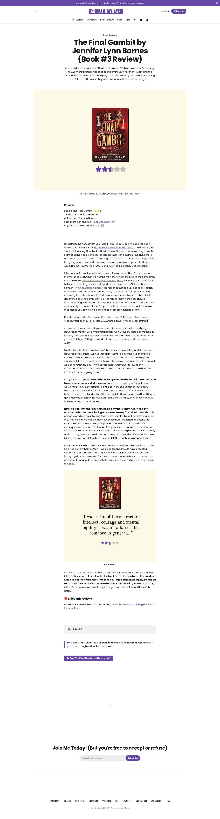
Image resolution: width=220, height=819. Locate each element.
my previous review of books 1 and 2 (114, 247)
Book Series (141, 800)
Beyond (67, 800)
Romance (93, 800)
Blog (128, 19)
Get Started (78, 19)
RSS (168, 800)
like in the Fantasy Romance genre (102, 280)
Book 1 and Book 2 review (100, 221)
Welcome (54, 800)
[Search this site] (35, 11)
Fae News (92, 19)
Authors (128, 800)
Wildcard (106, 800)
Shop (119, 19)
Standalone (157, 800)
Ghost (126, 808)
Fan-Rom (80, 800)
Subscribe (179, 11)
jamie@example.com (110, 758)
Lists (117, 800)
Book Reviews (107, 19)
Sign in (165, 11)
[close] (217, 3)
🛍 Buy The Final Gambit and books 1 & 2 (89, 658)
